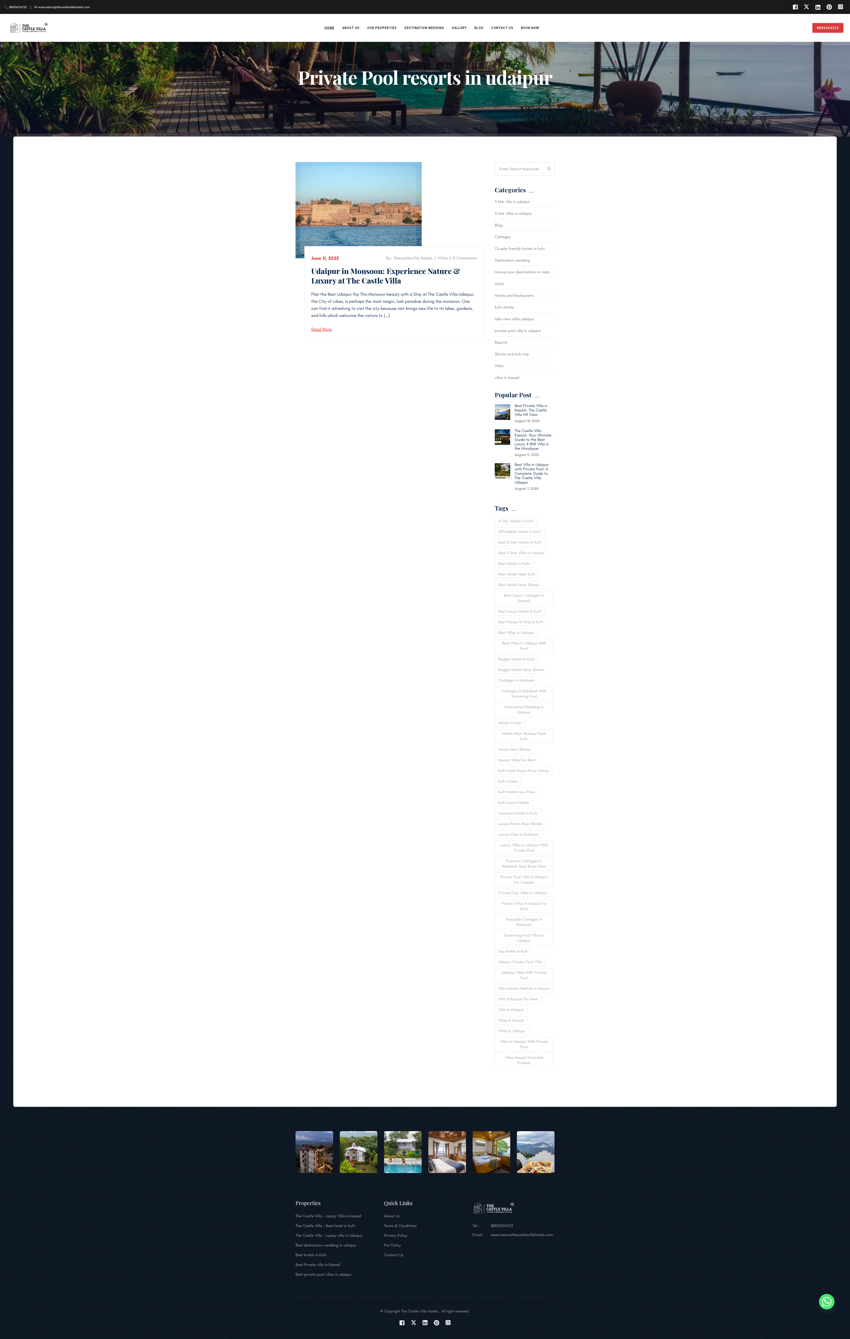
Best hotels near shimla (518, 584)
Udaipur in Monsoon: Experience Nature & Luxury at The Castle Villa (385, 276)
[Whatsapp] (827, 1302)
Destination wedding (512, 260)
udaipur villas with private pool (524, 975)
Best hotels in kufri (514, 563)
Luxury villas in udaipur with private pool (524, 848)
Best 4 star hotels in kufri (520, 542)
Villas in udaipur (511, 1030)
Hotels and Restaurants (514, 295)
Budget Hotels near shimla (521, 669)
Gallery (459, 28)
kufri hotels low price (516, 791)
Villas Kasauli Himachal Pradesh (524, 1060)
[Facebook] (795, 7)
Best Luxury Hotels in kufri (519, 611)
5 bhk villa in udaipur (512, 201)
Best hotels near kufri (516, 574)
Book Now (530, 28)
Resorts (501, 342)
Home (329, 28)
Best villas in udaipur (516, 632)
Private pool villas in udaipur (522, 892)
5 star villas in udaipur (513, 213)
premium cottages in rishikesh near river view (524, 864)
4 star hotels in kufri (515, 521)
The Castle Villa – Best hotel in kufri (325, 1225)
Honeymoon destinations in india (522, 272)
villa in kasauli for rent (518, 999)
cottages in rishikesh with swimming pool (524, 694)
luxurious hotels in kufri (518, 813)
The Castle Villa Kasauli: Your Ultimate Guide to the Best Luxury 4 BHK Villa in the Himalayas (533, 439)
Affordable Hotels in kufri (519, 531)
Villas (443, 258)
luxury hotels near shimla (520, 823)
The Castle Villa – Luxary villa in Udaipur (329, 1235)
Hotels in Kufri (510, 722)
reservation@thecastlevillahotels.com (522, 1234)
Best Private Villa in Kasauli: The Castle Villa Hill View (531, 410)
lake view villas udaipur (514, 318)
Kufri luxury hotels (513, 802)
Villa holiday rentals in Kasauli (524, 988)
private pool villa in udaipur (518, 330)
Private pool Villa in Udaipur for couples (524, 879)
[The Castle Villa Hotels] (29, 27)
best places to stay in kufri (521, 621)
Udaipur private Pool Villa (520, 961)
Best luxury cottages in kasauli (524, 598)
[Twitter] (806, 7)
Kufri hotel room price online (523, 770)
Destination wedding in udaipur (524, 709)
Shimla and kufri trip (512, 354)
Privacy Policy (395, 1235)
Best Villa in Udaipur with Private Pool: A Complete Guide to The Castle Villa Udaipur (532, 473)
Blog (478, 28)
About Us (350, 28)
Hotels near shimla (514, 749)
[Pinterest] (829, 7)
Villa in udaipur (511, 1009)
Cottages (503, 236)
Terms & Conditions (400, 1225)
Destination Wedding (424, 28)
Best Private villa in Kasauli (318, 1264)
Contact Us (502, 28)
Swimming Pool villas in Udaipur (524, 938)
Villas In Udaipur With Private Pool (524, 1044)
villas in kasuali (507, 377)
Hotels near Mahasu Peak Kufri (524, 736)
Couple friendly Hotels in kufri (520, 248)
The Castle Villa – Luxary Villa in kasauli (328, 1216)
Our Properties (382, 28)
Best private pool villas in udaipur (324, 1274)
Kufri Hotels (508, 781)
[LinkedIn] (818, 7)
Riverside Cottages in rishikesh (524, 922)
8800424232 (828, 28)
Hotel (499, 283)
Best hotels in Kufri (311, 1254)
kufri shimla (504, 307)
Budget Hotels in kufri (516, 659)
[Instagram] (840, 7)
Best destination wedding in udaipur (326, 1245)
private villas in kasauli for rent (524, 906)
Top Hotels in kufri (513, 951)
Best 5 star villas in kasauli (521, 552)
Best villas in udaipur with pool (524, 646)
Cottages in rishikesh (516, 680)
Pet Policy (392, 1245)
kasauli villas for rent (516, 760)
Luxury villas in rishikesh (518, 834)
